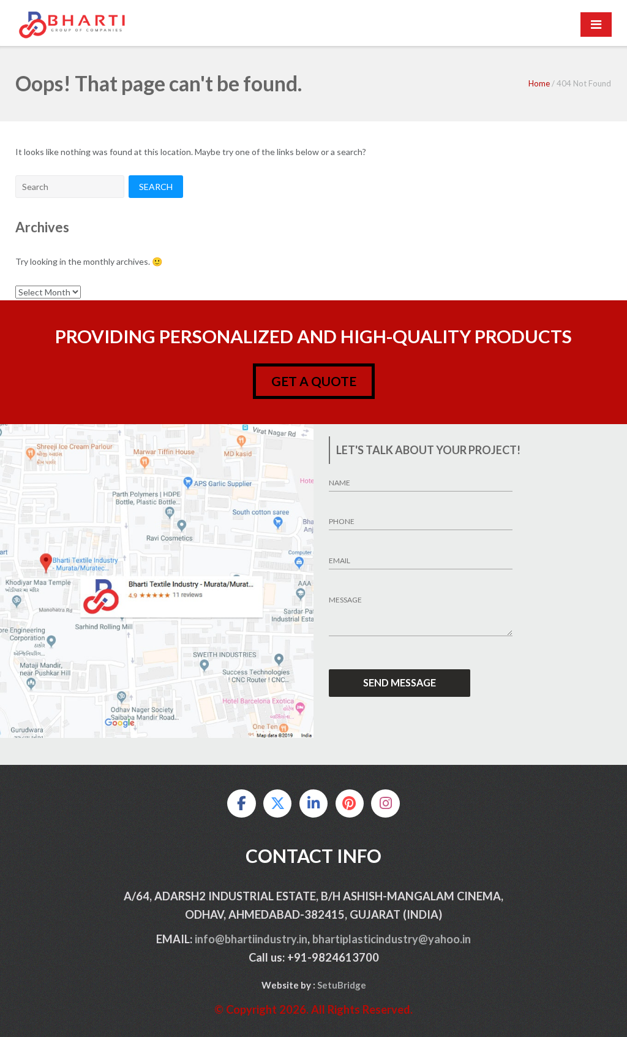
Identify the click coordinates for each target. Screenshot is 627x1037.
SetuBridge (341, 984)
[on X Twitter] (277, 803)
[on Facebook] (241, 803)
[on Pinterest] (350, 803)
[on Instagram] (385, 803)
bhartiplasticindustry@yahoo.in (391, 939)
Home (539, 83)
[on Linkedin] (313, 803)
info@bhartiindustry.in (251, 939)
